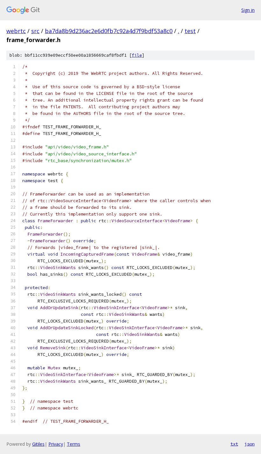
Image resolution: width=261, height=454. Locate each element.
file (137, 55)
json (249, 444)
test (190, 31)
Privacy (55, 444)
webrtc (16, 31)
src (35, 31)
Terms (73, 444)
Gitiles (38, 444)
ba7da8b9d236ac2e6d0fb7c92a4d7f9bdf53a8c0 (109, 31)
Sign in (248, 10)
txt (234, 444)
